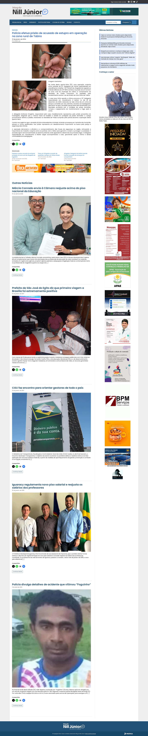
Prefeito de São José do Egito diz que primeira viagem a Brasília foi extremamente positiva (48, 289)
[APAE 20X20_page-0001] (117, 275)
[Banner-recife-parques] (117, 209)
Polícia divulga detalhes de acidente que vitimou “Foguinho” (51, 584)
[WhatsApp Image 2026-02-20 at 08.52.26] (117, 140)
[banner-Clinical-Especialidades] (117, 242)
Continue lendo (17, 275)
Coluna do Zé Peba (58, 22)
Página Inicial (16, 22)
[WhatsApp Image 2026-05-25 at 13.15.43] (117, 176)
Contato (77, 22)
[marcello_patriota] (117, 474)
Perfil (25, 22)
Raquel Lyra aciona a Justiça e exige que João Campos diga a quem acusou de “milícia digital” (118, 52)
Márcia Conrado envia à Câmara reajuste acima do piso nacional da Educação (48, 189)
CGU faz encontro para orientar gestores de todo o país (47, 388)
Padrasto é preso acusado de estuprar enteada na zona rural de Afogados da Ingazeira (23, 155)
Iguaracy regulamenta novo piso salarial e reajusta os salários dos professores (47, 486)
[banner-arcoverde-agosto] (51, 168)
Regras (69, 22)
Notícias (15, 30)
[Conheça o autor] (117, 96)
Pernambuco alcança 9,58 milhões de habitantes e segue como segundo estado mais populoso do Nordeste (118, 65)
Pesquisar (126, 22)
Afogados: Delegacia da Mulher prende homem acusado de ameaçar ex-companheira (75, 155)
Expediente (32, 22)
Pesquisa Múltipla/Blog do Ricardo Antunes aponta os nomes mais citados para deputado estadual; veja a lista (117, 45)
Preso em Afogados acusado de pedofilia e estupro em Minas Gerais (49, 154)
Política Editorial (44, 22)
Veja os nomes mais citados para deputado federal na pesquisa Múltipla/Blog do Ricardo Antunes (116, 37)
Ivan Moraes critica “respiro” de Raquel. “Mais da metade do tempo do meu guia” (118, 58)
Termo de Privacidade (90, 733)
